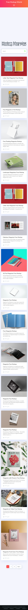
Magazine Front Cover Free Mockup (13, 552)
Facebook (6, 608)
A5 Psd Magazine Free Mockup (12, 273)
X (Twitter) (18, 608)
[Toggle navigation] (14, 5)
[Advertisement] (14, 25)
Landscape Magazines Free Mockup (13, 172)
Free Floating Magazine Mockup (12, 141)
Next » (19, 566)
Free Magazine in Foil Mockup (11, 110)
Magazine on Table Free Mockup (12, 509)
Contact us (24, 608)
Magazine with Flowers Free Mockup (14, 478)
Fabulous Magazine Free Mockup (12, 237)
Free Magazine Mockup (10, 331)
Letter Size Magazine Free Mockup (13, 78)
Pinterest (11, 608)
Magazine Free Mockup (10, 300)
